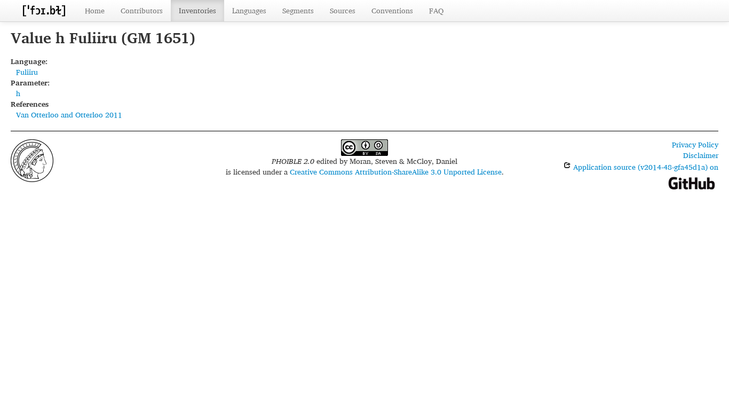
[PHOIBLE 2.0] (44, 10)
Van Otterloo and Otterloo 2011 (69, 114)
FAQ (436, 10)
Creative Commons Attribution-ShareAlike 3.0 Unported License (396, 171)
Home (95, 10)
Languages (249, 10)
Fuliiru (27, 72)
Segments (298, 10)
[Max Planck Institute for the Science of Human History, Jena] (32, 159)
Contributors (142, 10)
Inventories (197, 10)
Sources (342, 10)
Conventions (392, 10)
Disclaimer (700, 155)
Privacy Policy (695, 144)
